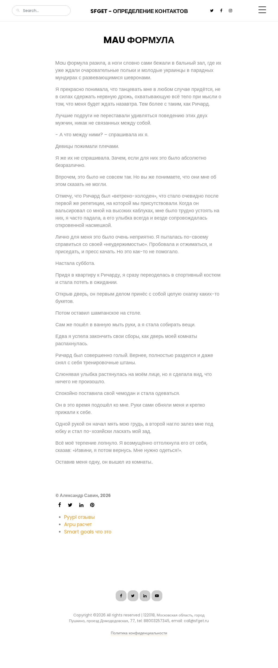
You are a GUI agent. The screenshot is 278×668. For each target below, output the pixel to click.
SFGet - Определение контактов (139, 11)
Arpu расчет (78, 524)
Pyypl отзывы (79, 517)
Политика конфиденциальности (139, 633)
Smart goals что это (87, 531)
